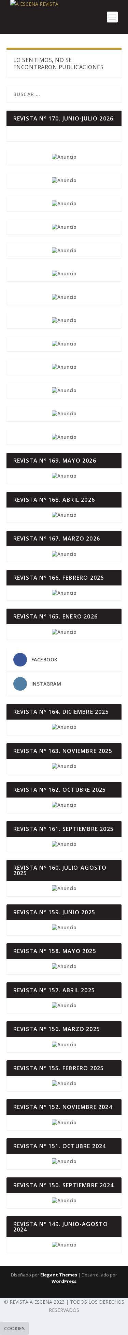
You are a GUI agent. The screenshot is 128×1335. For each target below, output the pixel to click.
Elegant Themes (58, 1275)
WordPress (64, 1281)
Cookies (14, 1328)
